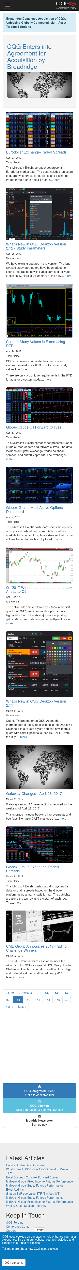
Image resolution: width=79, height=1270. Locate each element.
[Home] (66, 5)
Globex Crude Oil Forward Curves (33, 427)
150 (8, 1000)
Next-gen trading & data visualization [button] (39, 1108)
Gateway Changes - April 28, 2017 (34, 793)
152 (28, 1000)
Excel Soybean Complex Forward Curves (32, 1177)
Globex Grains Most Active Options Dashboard (34, 509)
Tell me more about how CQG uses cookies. (30, 1249)
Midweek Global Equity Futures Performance (34, 1185)
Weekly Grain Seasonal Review (26, 1206)
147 (48, 993)
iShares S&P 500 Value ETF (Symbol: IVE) (33, 1193)
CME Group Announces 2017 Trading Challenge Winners (36, 948)
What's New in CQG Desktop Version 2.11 (36, 703)
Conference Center (18, 1226)
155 (58, 1000)
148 (58, 993)
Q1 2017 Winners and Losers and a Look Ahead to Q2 (39, 589)
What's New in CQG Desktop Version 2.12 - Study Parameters (36, 246)
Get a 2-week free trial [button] (39, 1093)
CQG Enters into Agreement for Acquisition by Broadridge (29, 56)
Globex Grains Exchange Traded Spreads (32, 868)
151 (19, 1000)
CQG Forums (14, 1222)
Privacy (39, 1229)
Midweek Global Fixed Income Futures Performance (39, 1181)
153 (38, 1000)
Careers (11, 1230)
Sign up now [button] (39, 1122)
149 (68, 993)
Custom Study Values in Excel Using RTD (35, 343)
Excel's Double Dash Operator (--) (28, 1165)
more (57, 180)
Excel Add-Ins (15, 1189)
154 (48, 1000)
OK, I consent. (14, 1262)
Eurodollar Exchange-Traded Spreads (36, 152)
